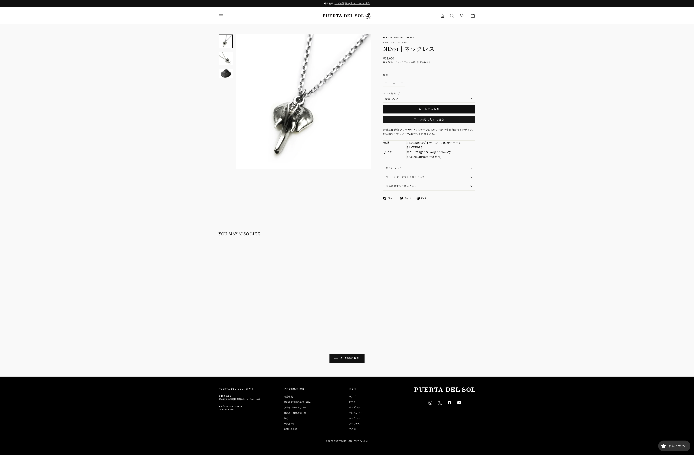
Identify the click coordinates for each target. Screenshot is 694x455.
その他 (352, 429)
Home (386, 37)
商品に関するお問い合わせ (401, 186)
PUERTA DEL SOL (395, 43)
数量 (385, 75)
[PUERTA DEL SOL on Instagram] (430, 402)
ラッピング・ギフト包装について (405, 177)
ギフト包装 (389, 93)
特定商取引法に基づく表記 (297, 402)
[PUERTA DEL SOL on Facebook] (449, 402)
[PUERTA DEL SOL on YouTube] (459, 402)
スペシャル (354, 423)
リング (352, 396)
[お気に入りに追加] (223, 249)
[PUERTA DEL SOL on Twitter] (440, 402)
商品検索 (288, 396)
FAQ (286, 418)
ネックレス (354, 418)
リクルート (289, 423)
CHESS (409, 37)
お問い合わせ (290, 429)
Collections (397, 37)
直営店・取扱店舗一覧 (295, 413)
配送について (394, 168)
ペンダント (354, 407)
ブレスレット (355, 413)
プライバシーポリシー (295, 407)
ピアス (352, 402)
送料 (390, 62)
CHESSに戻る (349, 358)
